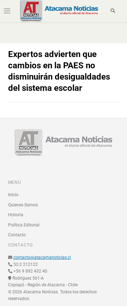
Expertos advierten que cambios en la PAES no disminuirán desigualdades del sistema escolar (59, 71)
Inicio (13, 194)
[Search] (113, 11)
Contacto (17, 234)
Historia (15, 214)
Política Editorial (24, 225)
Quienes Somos (23, 204)
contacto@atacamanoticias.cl (42, 257)
